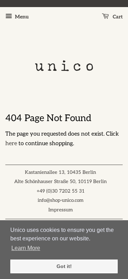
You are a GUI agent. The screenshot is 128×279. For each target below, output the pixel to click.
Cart (117, 17)
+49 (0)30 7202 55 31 (61, 191)
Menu (21, 17)
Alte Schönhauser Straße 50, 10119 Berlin (60, 181)
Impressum (60, 210)
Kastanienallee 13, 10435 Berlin (60, 172)
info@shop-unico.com (61, 200)
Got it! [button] (64, 266)
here (11, 143)
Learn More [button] (25, 248)
